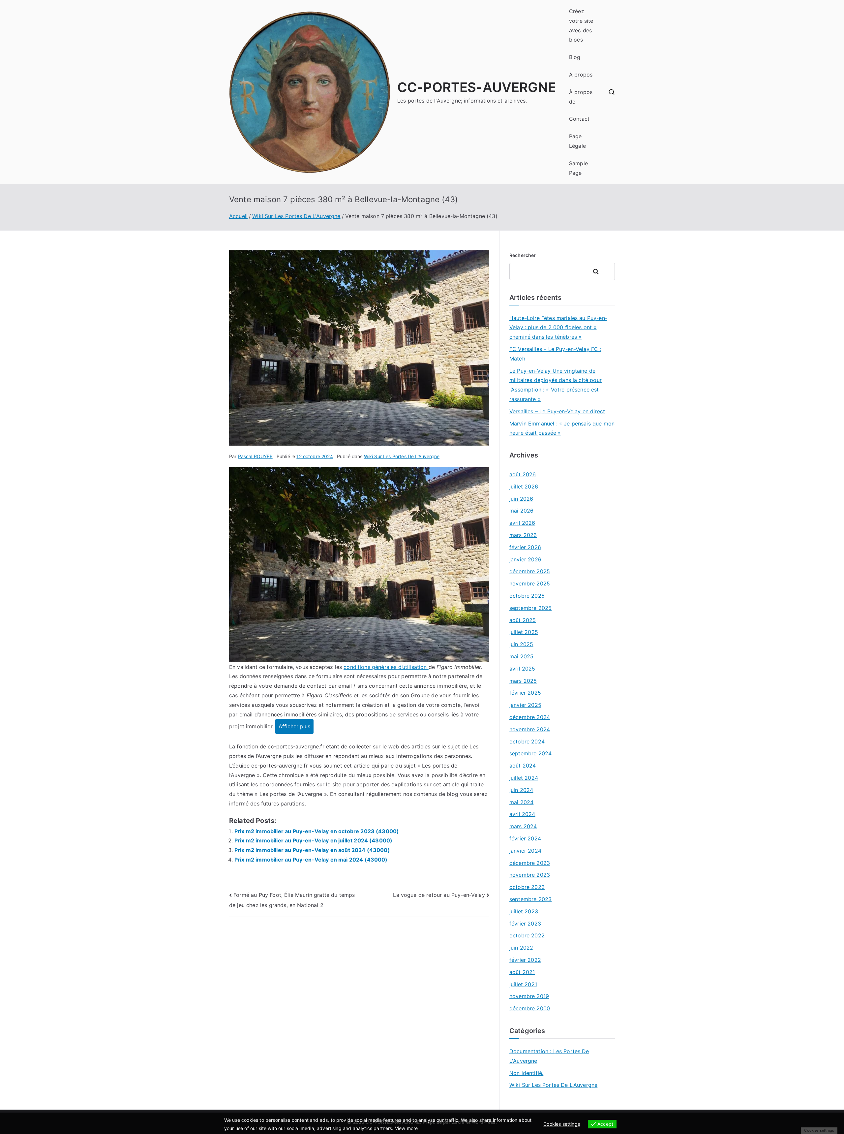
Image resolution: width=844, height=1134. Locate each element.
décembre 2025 (529, 571)
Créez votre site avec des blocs (581, 25)
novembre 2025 (529, 583)
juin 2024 (521, 790)
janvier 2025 (525, 705)
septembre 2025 (530, 608)
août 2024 (522, 765)
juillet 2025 (523, 632)
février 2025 (525, 692)
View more (406, 1128)
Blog (575, 57)
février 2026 (525, 547)
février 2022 (525, 960)
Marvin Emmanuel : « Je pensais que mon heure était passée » (562, 428)
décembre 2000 (529, 1008)
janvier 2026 (525, 559)
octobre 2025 (527, 595)
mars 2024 (523, 826)
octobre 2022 (527, 935)
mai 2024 (521, 802)
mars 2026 (523, 535)
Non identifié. (526, 1073)
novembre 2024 (529, 729)
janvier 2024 (525, 850)
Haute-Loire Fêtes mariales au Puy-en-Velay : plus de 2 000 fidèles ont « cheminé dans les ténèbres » (558, 327)
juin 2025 (521, 644)
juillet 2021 (523, 984)
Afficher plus (294, 726)
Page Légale (577, 141)
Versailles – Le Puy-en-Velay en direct (557, 411)
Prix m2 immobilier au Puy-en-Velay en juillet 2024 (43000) (313, 840)
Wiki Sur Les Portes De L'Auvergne (401, 456)
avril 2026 (522, 523)
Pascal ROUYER (255, 456)
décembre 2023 (529, 863)
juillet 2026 (523, 486)
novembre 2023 (529, 874)
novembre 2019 (529, 996)
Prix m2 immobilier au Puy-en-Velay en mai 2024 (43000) (311, 859)
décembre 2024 (529, 717)
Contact (579, 118)
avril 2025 (522, 668)
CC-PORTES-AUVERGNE (476, 87)
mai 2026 (521, 510)
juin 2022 (521, 947)
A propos (580, 74)
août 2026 (522, 474)
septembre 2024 (530, 753)
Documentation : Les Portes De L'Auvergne (549, 1056)
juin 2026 (521, 498)
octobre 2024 (527, 741)
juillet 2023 (523, 911)
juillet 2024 (523, 777)
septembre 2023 (530, 899)
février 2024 (525, 838)
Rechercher (522, 255)
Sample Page (578, 168)
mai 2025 (521, 656)
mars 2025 (523, 680)
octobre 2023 (527, 887)
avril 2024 (522, 814)
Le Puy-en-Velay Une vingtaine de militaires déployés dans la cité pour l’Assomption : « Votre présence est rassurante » (555, 384)
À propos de (580, 97)
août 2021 (522, 972)
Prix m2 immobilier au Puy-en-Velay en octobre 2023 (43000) (316, 831)
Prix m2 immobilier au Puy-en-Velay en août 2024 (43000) (312, 850)
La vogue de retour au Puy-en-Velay (439, 895)
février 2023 (525, 923)
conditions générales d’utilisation (386, 667)
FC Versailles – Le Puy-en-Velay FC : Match (555, 354)
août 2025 (522, 620)
